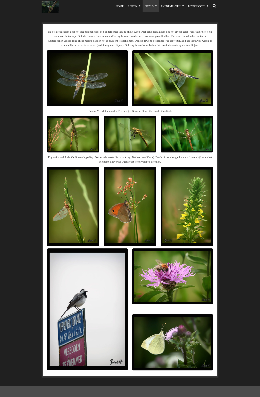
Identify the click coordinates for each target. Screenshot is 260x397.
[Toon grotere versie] (87, 78)
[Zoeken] (214, 6)
